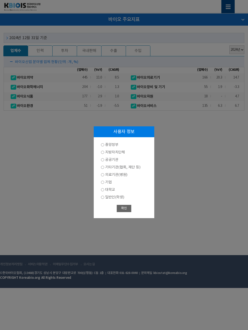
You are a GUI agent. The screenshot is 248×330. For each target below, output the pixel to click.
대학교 (110, 190)
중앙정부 (111, 145)
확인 (124, 208)
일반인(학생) (114, 197)
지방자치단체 (115, 152)
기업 (108, 182)
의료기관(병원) (116, 175)
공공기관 (111, 160)
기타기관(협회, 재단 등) (122, 167)
